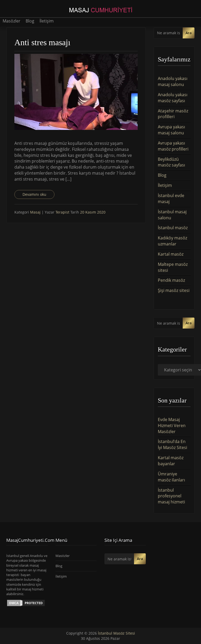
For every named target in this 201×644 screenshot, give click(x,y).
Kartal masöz (170, 254)
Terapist (62, 212)
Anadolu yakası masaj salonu (172, 81)
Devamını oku (34, 194)
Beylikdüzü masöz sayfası (171, 162)
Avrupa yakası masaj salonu (171, 130)
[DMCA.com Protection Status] (26, 602)
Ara (189, 32)
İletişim (47, 21)
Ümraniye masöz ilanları (171, 477)
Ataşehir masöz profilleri (173, 114)
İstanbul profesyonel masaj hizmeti (171, 496)
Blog (30, 21)
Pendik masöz (171, 280)
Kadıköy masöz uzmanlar (172, 241)
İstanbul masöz (173, 228)
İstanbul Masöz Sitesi (116, 633)
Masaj (35, 212)
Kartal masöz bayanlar (170, 461)
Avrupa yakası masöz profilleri (173, 146)
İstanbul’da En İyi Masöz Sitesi (172, 444)
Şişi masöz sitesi (173, 290)
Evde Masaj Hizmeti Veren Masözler (172, 425)
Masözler (11, 21)
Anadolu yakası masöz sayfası (172, 98)
